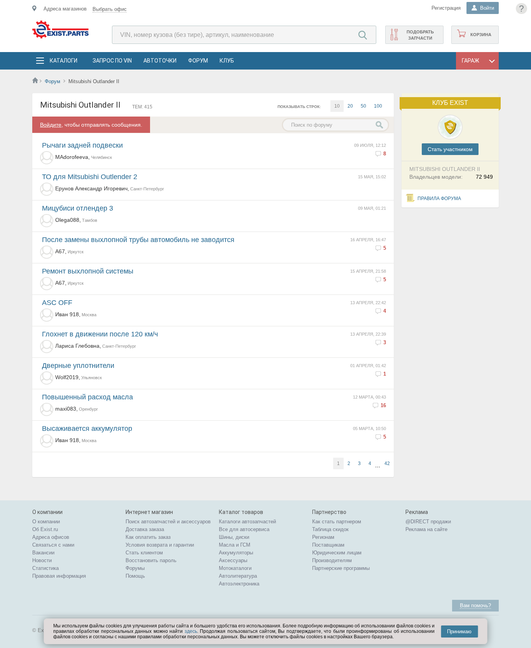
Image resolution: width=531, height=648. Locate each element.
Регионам (323, 537)
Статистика (45, 568)
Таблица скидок (330, 529)
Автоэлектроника (239, 584)
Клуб (227, 60)
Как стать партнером (336, 521)
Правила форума (439, 198)
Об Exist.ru (45, 529)
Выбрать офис (110, 9)
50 (363, 106)
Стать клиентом (144, 553)
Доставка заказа (145, 529)
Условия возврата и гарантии (160, 545)
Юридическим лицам (337, 553)
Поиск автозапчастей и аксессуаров (168, 521)
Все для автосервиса (244, 529)
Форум (198, 60)
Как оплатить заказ (148, 537)
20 (350, 106)
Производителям (332, 560)
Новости (42, 560)
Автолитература (238, 576)
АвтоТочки (159, 60)
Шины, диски (234, 537)
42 (387, 463)
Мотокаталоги (235, 568)
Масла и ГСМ (234, 545)
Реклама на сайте (426, 529)
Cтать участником (450, 149)
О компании (46, 521)
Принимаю (459, 631)
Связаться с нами (53, 545)
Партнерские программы (341, 568)
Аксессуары (233, 560)
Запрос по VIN (112, 60)
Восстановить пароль (151, 560)
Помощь (135, 576)
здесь (191, 631)
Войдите (50, 125)
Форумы (135, 568)
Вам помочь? (475, 605)
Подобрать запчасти (420, 35)
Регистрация (446, 8)
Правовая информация (59, 576)
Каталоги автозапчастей (247, 521)
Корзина (480, 34)
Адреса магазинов (65, 9)
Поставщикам (328, 545)
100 (378, 106)
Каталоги (63, 60)
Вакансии (43, 553)
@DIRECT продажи (428, 521)
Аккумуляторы (236, 553)
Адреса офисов (50, 537)
